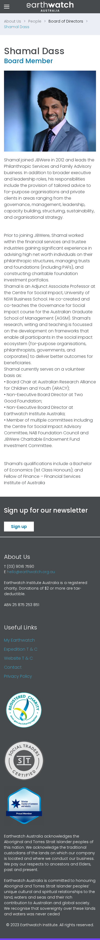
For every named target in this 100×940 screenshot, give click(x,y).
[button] (6, 6)
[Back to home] (50, 6)
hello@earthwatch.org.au (31, 571)
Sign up (19, 526)
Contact (13, 667)
